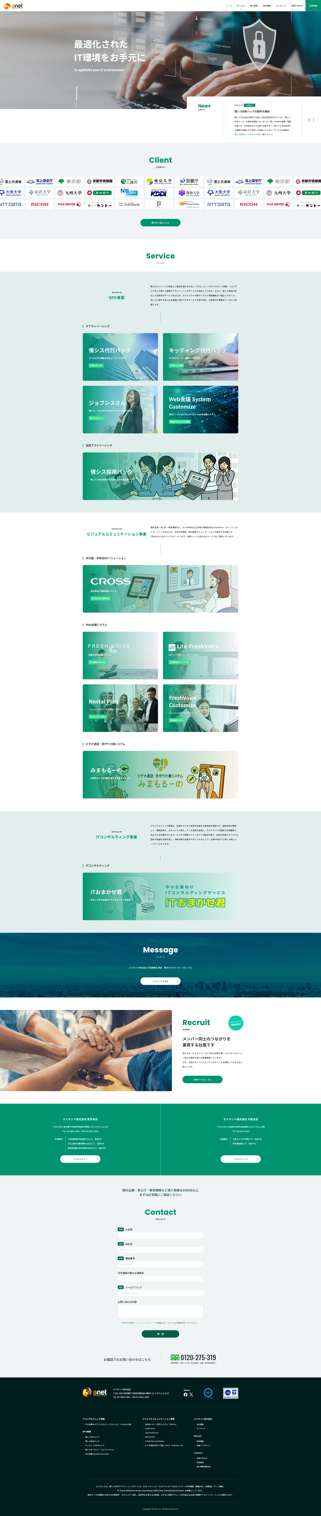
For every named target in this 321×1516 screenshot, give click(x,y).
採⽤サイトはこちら (202, 1079)
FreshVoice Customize (154, 1441)
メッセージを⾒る (160, 981)
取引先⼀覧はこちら (160, 222)
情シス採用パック (92, 1441)
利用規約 (126, 1323)
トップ (229, 5)
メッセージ (281, 5)
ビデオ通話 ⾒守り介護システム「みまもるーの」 (164, 1445)
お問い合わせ (297, 5)
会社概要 (267, 5)
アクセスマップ (80, 1159)
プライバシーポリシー (145, 1323)
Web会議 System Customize (97, 1454)
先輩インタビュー (204, 1445)
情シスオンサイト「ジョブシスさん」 (100, 1449)
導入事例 (254, 5)
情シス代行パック (92, 1437)
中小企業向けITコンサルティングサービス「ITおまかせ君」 (109, 1424)
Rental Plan (150, 1437)
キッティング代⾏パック (94, 1445)
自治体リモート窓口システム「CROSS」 (161, 1424)
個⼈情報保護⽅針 (204, 1466)
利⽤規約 (200, 1462)
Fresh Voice (150, 1428)
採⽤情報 (313, 5)
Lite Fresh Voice (151, 1432)
